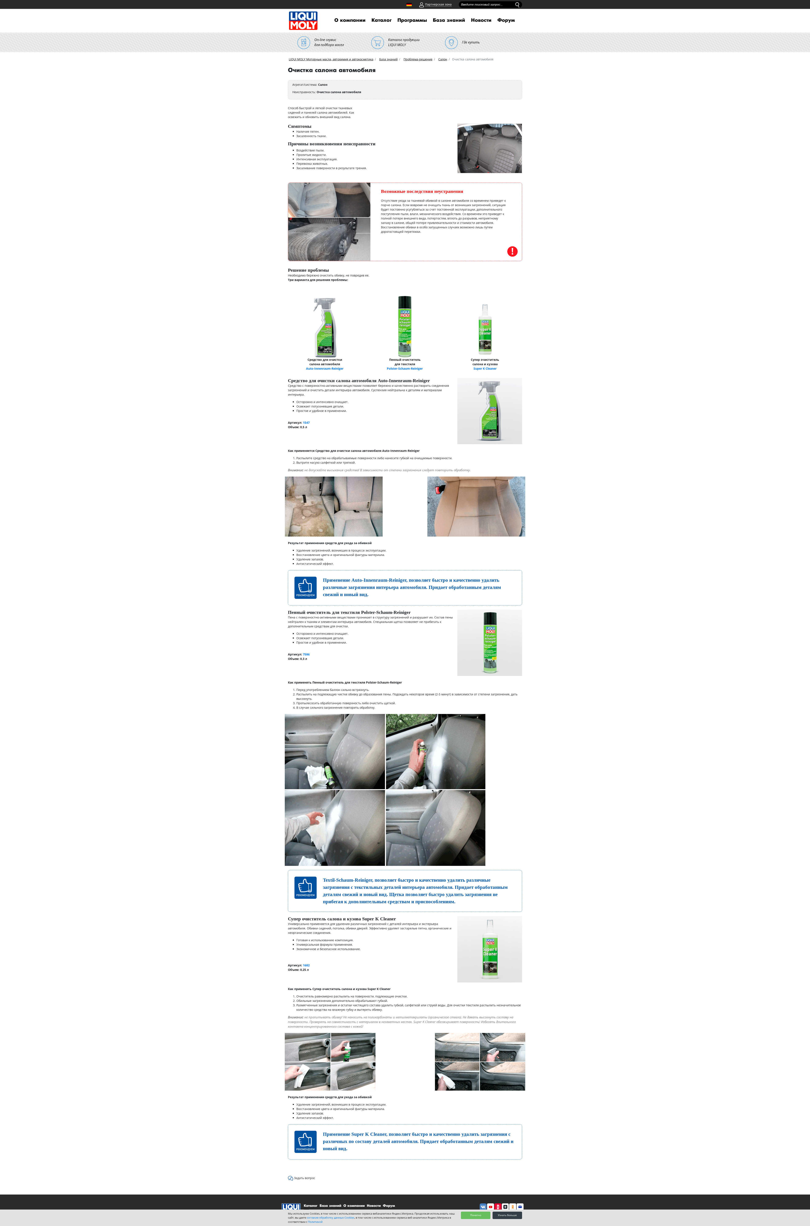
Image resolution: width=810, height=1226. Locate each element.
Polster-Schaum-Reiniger (405, 368)
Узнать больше (507, 1215)
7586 (306, 654)
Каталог (381, 20)
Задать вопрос (304, 1178)
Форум (506, 20)
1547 (306, 423)
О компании (350, 20)
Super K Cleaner (485, 368)
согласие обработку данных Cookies (330, 1217)
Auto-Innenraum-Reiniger (324, 368)
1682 (306, 965)
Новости (481, 20)
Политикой (315, 1222)
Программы (412, 20)
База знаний (449, 20)
